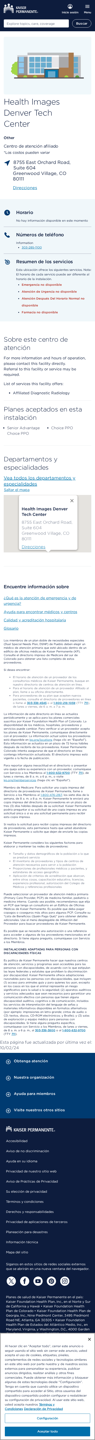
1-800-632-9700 (58, 772)
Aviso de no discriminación (27, 1151)
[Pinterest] (50, 1281)
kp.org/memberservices (20, 780)
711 (86, 703)
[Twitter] (10, 1281)
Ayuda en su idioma (21, 1161)
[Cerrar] (89, 1339)
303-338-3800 (45, 1030)
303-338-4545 (37, 703)
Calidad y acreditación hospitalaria (35, 620)
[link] (33, 547)
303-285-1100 (32, 247)
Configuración (47, 1418)
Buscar (81, 23)
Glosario (11, 628)
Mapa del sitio (17, 1252)
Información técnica (22, 1242)
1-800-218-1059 (64, 703)
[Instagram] (64, 1281)
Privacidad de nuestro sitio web (31, 1171)
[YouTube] (37, 1281)
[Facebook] (24, 1281)
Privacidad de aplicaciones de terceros (37, 1222)
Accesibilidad (16, 1141)
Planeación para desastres (27, 1232)
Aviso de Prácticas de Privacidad (32, 1181)
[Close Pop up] (71, 500)
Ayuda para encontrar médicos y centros (40, 612)
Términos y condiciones (25, 1201)
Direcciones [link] (25, 187)
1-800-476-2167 (51, 795)
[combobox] (36, 23)
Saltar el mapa (17, 490)
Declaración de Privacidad (43, 1409)
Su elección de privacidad (26, 1191)
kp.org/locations (41, 739)
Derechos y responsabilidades (30, 1212)
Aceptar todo (47, 1431)
